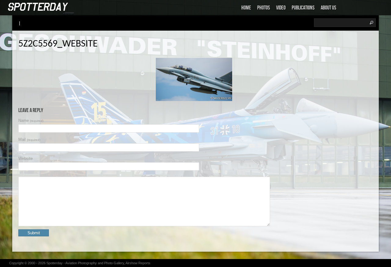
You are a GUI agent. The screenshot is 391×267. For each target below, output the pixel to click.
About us (328, 8)
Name (30, 120)
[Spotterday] (38, 7)
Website (25, 158)
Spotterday (54, 263)
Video (281, 8)
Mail (29, 139)
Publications (303, 8)
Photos (263, 8)
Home (246, 8)
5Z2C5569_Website (58, 44)
